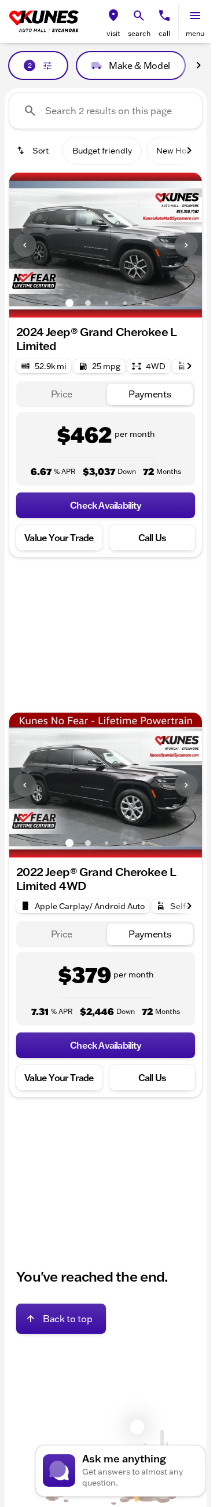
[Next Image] (186, 245)
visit (113, 33)
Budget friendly (102, 150)
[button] (113, 21)
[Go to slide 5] (143, 303)
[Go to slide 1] (69, 303)
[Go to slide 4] (125, 303)
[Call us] (164, 15)
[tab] (62, 394)
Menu (195, 33)
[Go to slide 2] (88, 303)
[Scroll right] (198, 65)
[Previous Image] (24, 245)
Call (164, 33)
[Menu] (195, 16)
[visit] (113, 15)
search (139, 33)
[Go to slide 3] (106, 303)
